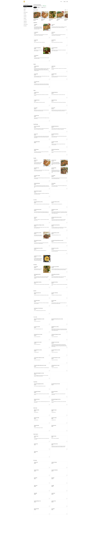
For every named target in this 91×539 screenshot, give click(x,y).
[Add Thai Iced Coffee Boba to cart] (67, 475)
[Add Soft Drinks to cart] (49, 483)
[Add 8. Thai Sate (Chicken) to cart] (67, 53)
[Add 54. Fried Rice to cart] (55, 17)
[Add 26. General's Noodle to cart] (49, 147)
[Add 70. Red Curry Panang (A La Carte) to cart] (67, 340)
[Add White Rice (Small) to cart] (49, 415)
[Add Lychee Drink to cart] (67, 498)
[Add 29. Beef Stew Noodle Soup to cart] (67, 155)
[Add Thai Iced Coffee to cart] (49, 475)
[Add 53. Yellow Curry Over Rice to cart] (49, 261)
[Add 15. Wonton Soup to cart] (49, 98)
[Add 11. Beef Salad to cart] (67, 71)
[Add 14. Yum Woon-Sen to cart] (49, 87)
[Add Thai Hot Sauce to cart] (49, 441)
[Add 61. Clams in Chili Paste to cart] (67, 298)
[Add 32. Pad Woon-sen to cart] (49, 173)
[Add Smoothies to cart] (67, 514)
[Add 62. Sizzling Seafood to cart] (49, 306)
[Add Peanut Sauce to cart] (49, 449)
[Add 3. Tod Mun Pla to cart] (49, 37)
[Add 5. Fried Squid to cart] (49, 45)
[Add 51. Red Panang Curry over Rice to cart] (49, 253)
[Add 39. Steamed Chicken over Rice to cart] (49, 207)
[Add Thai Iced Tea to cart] (49, 467)
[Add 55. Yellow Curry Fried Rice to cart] (67, 272)
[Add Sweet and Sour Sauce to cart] (67, 449)
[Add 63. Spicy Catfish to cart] (67, 306)
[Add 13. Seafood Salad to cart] (67, 79)
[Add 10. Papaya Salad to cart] (49, 71)
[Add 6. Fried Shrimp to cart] (67, 45)
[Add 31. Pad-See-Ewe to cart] (40, 17)
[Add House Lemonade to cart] (49, 514)
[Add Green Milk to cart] (49, 498)
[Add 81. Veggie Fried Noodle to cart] (49, 397)
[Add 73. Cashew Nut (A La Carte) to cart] (49, 355)
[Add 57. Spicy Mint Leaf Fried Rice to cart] (67, 280)
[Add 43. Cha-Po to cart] (49, 222)
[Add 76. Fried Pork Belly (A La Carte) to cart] (67, 363)
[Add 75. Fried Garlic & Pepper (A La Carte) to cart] (49, 363)
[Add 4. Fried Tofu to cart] (67, 37)
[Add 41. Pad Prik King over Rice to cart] (49, 215)
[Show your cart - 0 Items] (67, 1)
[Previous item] (65, 10)
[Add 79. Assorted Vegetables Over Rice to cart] (49, 389)
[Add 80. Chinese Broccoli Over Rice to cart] (67, 389)
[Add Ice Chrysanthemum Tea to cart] (49, 506)
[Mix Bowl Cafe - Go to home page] (24, 2)
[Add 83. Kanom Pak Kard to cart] (49, 404)
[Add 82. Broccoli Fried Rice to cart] (67, 397)
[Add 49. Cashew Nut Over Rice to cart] (49, 246)
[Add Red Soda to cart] (67, 483)
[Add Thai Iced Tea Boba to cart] (67, 467)
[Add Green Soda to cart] (49, 491)
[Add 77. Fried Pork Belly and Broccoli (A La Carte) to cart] (49, 371)
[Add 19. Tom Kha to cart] (49, 113)
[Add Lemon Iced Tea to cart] (67, 506)
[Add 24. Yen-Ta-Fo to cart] (49, 139)
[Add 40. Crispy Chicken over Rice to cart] (67, 207)
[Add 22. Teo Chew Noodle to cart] (49, 131)
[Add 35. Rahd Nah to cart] (67, 181)
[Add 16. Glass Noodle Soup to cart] (67, 98)
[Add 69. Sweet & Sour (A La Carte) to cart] (49, 340)
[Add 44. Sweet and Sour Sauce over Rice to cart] (67, 222)
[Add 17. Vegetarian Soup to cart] (49, 105)
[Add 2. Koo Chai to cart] (67, 30)
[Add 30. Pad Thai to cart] (47, 17)
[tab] (35, 7)
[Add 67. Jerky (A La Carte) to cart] (49, 332)
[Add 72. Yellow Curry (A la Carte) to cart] (67, 347)
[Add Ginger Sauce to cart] (49, 457)
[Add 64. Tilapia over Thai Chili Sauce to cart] (49, 313)
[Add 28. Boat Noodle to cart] (49, 155)
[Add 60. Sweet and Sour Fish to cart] (49, 298)
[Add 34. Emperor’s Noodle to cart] (49, 181)
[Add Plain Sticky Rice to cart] (67, 431)
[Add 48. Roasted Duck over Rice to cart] (67, 238)
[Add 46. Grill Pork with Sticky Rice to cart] (67, 230)
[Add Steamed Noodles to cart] (49, 431)
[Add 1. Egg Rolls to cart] (63, 17)
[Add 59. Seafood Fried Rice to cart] (67, 287)
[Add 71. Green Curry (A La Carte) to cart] (49, 347)
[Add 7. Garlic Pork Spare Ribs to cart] (49, 53)
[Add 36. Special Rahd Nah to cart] (49, 189)
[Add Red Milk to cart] (67, 491)
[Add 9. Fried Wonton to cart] (49, 61)
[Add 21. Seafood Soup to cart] (49, 121)
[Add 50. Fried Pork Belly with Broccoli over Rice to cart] (67, 246)
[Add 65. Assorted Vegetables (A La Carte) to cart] (49, 324)
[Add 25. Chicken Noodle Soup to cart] (67, 139)
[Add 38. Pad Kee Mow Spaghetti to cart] (49, 196)
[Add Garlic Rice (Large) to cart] (67, 423)
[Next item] (67, 10)
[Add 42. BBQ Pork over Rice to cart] (67, 215)
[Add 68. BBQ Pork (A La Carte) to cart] (67, 332)
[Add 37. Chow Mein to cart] (67, 189)
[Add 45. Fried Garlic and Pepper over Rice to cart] (49, 230)
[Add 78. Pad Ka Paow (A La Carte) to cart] (67, 371)
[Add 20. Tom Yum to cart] (67, 113)
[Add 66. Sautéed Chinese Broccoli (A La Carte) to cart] (67, 324)
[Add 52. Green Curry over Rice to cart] (67, 253)
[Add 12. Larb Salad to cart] (49, 79)
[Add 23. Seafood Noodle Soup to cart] (67, 131)
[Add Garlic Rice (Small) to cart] (49, 423)
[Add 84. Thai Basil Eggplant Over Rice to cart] (67, 404)
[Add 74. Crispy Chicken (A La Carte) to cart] (67, 355)
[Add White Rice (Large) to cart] (67, 415)
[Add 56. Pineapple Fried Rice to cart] (49, 280)
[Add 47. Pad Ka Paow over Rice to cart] (49, 238)
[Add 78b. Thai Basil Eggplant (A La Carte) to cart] (49, 378)
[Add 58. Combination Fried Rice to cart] (49, 287)
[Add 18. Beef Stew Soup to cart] (67, 105)
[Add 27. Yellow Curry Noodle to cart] (67, 147)
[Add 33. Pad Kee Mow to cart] (67, 173)
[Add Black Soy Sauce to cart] (67, 441)
